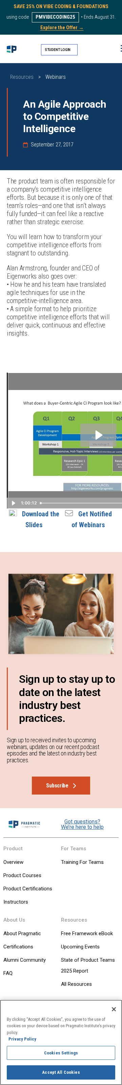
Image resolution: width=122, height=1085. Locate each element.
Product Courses (22, 875)
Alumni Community (24, 960)
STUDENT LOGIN (58, 50)
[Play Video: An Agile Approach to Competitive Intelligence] (98, 435)
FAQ (8, 973)
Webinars (55, 77)
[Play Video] (13, 503)
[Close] (113, 1009)
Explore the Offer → (62, 27)
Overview (13, 862)
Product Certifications (27, 889)
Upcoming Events (80, 947)
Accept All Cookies (61, 1072)
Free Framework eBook (87, 933)
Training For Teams (82, 862)
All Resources (76, 984)
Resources (22, 77)
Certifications (18, 947)
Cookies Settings (61, 1052)
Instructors (15, 902)
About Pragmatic (22, 933)
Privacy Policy (22, 1039)
